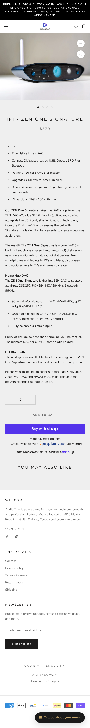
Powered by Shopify (45, 681)
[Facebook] (6, 536)
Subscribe (22, 644)
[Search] (76, 26)
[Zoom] (81, 43)
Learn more (74, 444)
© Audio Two (44, 675)
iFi (13, 146)
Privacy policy (14, 568)
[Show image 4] (52, 107)
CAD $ (29, 665)
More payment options (45, 439)
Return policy (14, 582)
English (54, 665)
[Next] (60, 107)
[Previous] (30, 107)
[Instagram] (16, 536)
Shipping (11, 590)
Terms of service (16, 575)
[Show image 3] (47, 107)
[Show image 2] (43, 107)
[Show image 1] (38, 107)
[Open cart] (84, 26)
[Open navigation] (6, 26)
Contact (10, 561)
